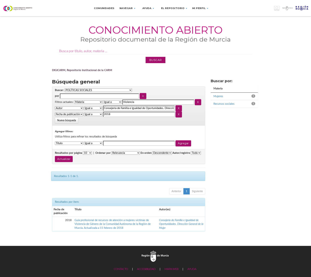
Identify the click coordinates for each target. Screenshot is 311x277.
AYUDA (191, 269)
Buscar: (59, 90)
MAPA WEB (171, 269)
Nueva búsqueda (66, 120)
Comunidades (104, 8)
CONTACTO (121, 269)
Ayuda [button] (147, 8)
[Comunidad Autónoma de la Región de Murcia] (155, 256)
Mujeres (218, 96)
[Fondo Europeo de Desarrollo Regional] (272, 10)
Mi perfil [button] (199, 8)
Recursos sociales (224, 104)
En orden (146, 153)
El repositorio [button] (173, 8)
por (57, 96)
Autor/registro (181, 153)
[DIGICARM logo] (26, 8)
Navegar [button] (127, 8)
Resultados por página (68, 153)
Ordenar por (103, 153)
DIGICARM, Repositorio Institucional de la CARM (82, 70)
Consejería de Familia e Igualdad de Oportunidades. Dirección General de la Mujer (181, 224)
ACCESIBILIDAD (146, 269)
